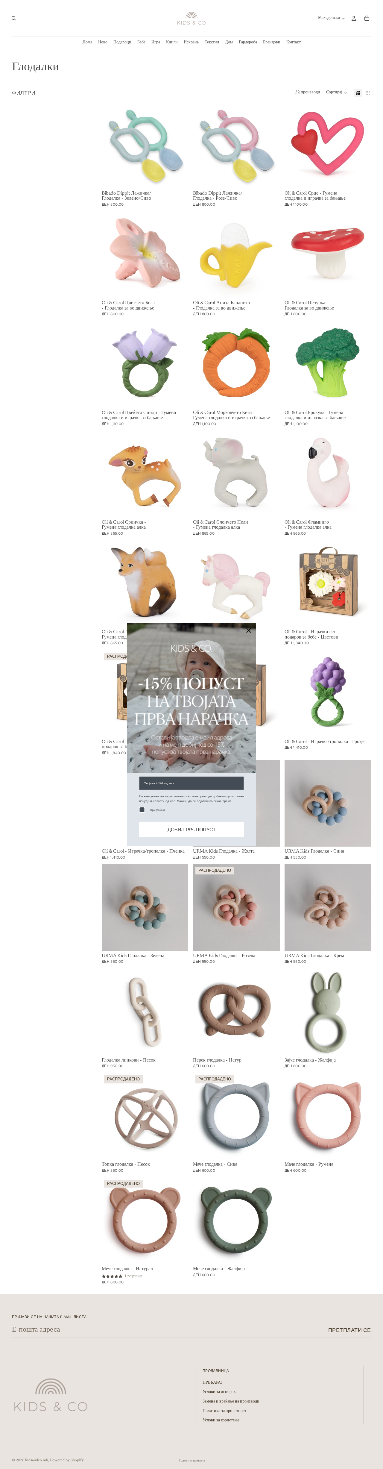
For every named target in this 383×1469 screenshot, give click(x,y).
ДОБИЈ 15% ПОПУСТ (192, 829)
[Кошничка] (366, 18)
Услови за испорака (220, 1392)
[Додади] (179, 179)
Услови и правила (191, 1460)
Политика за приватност (224, 1411)
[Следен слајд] (179, 145)
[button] (337, 92)
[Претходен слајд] (111, 145)
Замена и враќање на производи (231, 1402)
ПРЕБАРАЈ (212, 1383)
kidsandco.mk (36, 1460)
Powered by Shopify (67, 1460)
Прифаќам (157, 809)
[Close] (249, 630)
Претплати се (349, 1330)
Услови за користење (221, 1421)
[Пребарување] (13, 18)
